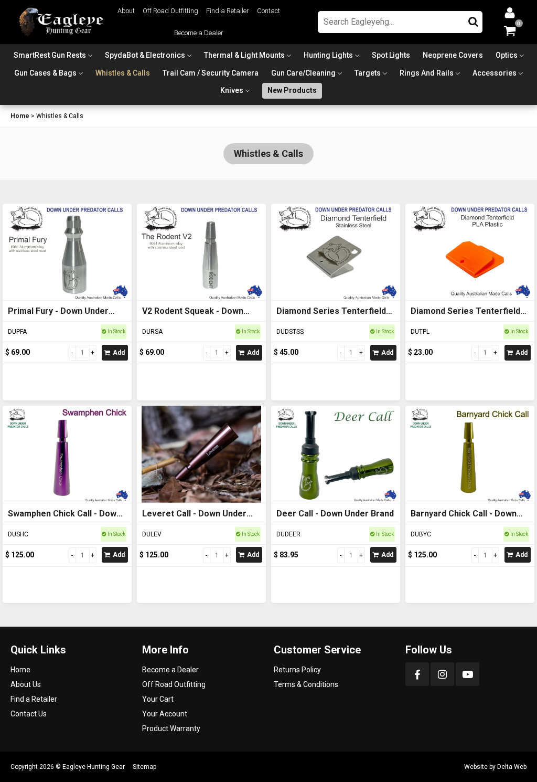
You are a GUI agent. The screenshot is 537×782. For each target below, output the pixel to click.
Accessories (494, 73)
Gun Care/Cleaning (303, 73)
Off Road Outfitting (170, 11)
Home (19, 116)
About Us (25, 684)
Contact (268, 11)
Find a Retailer (227, 11)
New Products (292, 90)
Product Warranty (171, 728)
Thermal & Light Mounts (244, 55)
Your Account (164, 714)
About (126, 11)
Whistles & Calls (122, 73)
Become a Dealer (198, 33)
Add (119, 352)
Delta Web (512, 766)
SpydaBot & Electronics (145, 55)
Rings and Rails (427, 73)
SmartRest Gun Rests (50, 55)
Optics (507, 55)
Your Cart (158, 699)
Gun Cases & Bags (45, 73)
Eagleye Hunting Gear (93, 766)
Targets (368, 73)
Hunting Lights (328, 55)
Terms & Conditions (306, 684)
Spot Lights (391, 55)
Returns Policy (297, 669)
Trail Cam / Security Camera (211, 73)
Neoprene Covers (453, 55)
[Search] (473, 19)
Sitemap (144, 766)
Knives (231, 90)
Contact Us (28, 714)
